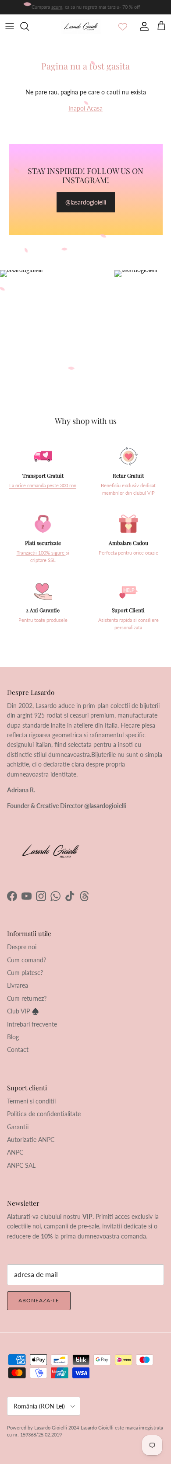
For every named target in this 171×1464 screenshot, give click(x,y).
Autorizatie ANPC (30, 1139)
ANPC (15, 1152)
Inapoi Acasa (85, 108)
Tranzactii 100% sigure (41, 552)
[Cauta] (29, 26)
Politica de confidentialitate (44, 1113)
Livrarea (17, 985)
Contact (17, 1049)
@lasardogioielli (85, 202)
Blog (13, 1037)
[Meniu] (9, 26)
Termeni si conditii (31, 1101)
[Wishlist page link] (122, 26)
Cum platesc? (25, 972)
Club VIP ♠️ (23, 1011)
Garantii (17, 1127)
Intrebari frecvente (32, 1024)
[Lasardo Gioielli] (81, 26)
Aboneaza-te (38, 1300)
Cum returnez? (26, 998)
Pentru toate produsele (43, 620)
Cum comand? (26, 960)
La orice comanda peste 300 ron (42, 485)
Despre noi (21, 947)
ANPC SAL (21, 1165)
